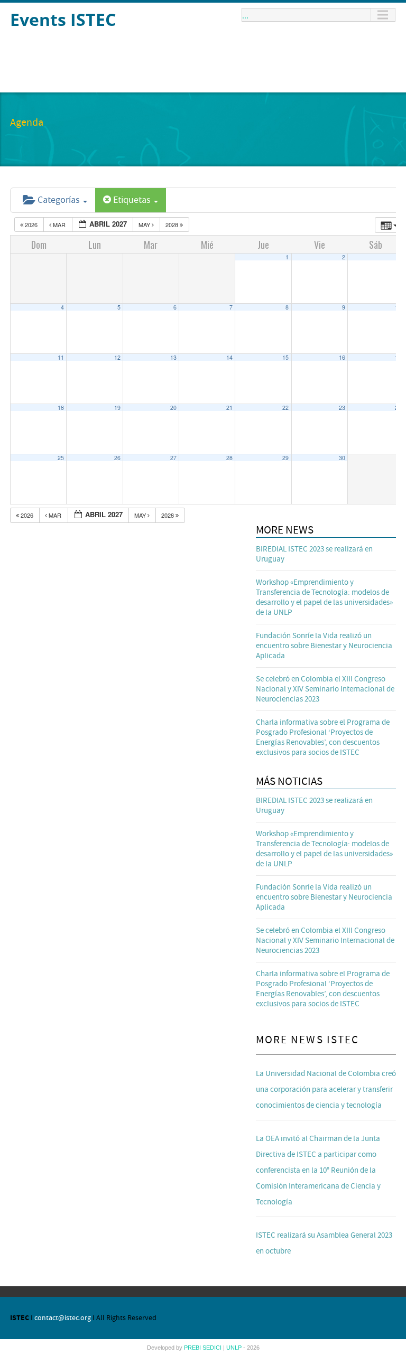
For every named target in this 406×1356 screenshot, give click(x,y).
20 (173, 408)
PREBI (193, 1347)
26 (117, 458)
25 (61, 458)
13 (173, 357)
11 (61, 357)
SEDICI (212, 1347)
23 (342, 408)
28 (229, 458)
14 (229, 357)
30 (342, 458)
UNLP (234, 1347)
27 (173, 458)
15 (285, 357)
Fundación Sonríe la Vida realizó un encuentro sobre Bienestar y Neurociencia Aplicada (324, 646)
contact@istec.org (62, 1318)
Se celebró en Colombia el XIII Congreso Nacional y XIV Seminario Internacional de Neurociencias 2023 (325, 689)
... (245, 14)
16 (342, 357)
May (145, 224)
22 (285, 408)
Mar (59, 224)
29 (285, 458)
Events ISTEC (63, 19)
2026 (31, 224)
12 (117, 357)
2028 (172, 224)
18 (61, 408)
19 (117, 408)
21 (229, 408)
